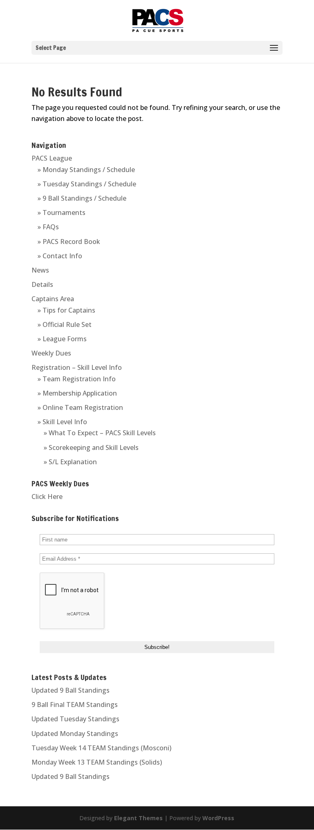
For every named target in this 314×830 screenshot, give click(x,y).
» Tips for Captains (66, 310)
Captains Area (52, 298)
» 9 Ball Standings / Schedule (82, 198)
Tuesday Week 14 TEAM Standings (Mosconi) (101, 747)
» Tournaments (61, 212)
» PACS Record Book (69, 241)
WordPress (218, 818)
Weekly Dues (51, 353)
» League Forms (62, 338)
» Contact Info (60, 255)
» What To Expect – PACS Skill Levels (100, 432)
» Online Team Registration (80, 407)
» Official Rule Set (65, 324)
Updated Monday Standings (74, 733)
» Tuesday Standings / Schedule (87, 183)
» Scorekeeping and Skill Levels (91, 447)
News (40, 270)
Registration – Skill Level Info (76, 367)
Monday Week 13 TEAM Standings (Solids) (96, 762)
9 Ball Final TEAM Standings (74, 704)
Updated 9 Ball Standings (70, 690)
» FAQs (48, 226)
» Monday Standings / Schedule (86, 169)
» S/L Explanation (70, 461)
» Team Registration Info (77, 378)
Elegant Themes (138, 818)
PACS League (51, 158)
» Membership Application (77, 393)
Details (42, 284)
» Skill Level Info (62, 421)
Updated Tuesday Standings (75, 718)
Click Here (47, 496)
